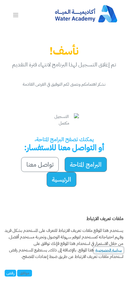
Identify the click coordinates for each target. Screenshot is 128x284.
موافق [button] (24, 273)
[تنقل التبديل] (16, 15)
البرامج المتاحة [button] (86, 164)
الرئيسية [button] (61, 179)
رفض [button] (10, 273)
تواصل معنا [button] (39, 164)
